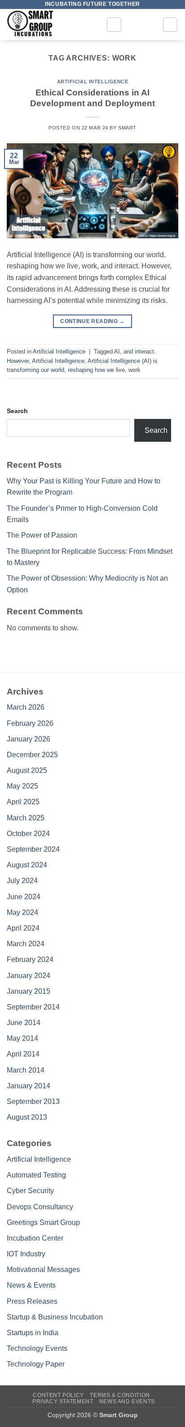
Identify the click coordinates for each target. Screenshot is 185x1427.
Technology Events (37, 1348)
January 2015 (28, 991)
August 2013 (27, 1117)
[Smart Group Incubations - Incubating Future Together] (53, 24)
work (134, 369)
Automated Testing (36, 1175)
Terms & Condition (120, 1395)
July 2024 (22, 880)
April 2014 (23, 1054)
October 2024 (28, 833)
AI (117, 351)
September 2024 (33, 849)
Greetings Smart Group (43, 1222)
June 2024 (23, 897)
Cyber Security (30, 1190)
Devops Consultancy (40, 1207)
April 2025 (23, 802)
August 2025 (27, 770)
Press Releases (32, 1301)
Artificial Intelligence (92, 81)
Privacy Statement (62, 1401)
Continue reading (92, 321)
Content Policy (58, 1395)
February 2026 (30, 723)
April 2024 (23, 928)
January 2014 (28, 1086)
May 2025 (22, 786)
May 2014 (22, 1038)
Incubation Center (35, 1238)
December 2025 (32, 755)
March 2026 (25, 707)
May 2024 (22, 912)
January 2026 (28, 739)
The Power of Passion (42, 535)
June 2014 (23, 1022)
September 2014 (33, 1007)
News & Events (31, 1285)
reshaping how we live (96, 369)
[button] (114, 24)
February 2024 (30, 959)
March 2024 (25, 944)
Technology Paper (36, 1364)
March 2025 (25, 818)
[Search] (170, 24)
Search (17, 410)
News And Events (127, 1401)
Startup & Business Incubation (55, 1317)
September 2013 (33, 1101)
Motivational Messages (43, 1269)
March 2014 (25, 1070)
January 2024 (28, 975)
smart (127, 127)
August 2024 (27, 865)
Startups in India (32, 1332)
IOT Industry (26, 1254)
